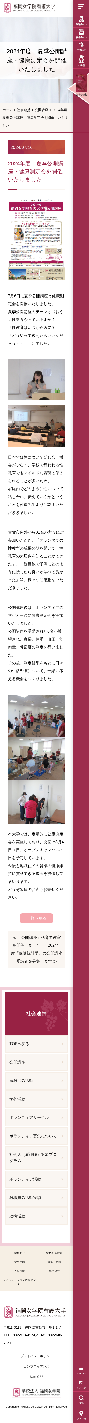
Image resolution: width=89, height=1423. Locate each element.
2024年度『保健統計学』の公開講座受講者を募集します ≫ (36, 953)
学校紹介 (19, 1252)
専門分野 (54, 1270)
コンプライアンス (36, 1366)
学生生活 (19, 1261)
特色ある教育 (54, 1252)
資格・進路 (54, 1261)
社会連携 (24, 110)
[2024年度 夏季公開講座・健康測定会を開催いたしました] (29, 8)
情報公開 (36, 1377)
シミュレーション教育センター (19, 1281)
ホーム (7, 110)
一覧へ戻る (36, 918)
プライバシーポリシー (37, 1356)
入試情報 (19, 1270)
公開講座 (41, 110)
